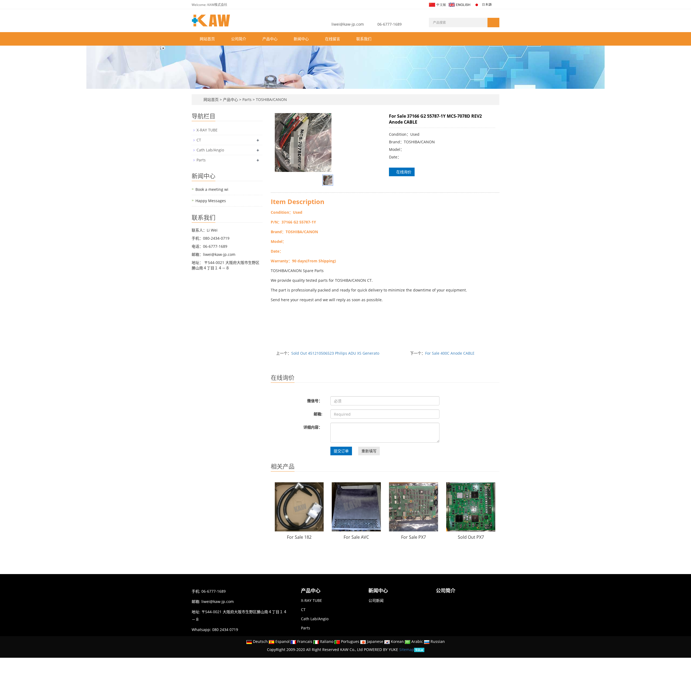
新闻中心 (301, 38)
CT (199, 140)
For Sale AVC (356, 537)
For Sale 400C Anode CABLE (450, 353)
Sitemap (406, 649)
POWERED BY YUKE (381, 649)
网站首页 (207, 38)
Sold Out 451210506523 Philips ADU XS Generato (335, 353)
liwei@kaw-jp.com (347, 24)
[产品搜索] (493, 22)
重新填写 (369, 450)
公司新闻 (376, 600)
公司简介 (238, 38)
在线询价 (403, 171)
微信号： (314, 400)
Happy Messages (210, 200)
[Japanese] (483, 4)
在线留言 (332, 38)
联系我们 (363, 38)
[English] (459, 4)
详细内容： (312, 427)
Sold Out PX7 (471, 537)
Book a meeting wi (211, 189)
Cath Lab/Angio (210, 149)
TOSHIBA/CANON (271, 99)
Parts (247, 99)
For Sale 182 (299, 537)
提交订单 (341, 450)
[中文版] (437, 4)
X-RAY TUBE (207, 130)
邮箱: (318, 413)
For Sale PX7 (413, 537)
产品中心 (269, 38)
